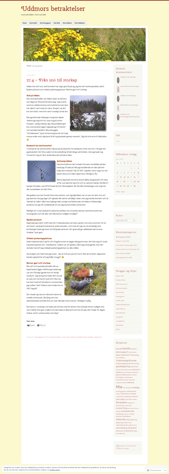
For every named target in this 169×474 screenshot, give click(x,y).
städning (119, 414)
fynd (117, 358)
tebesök (120, 419)
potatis (127, 396)
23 (135, 181)
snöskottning (121, 408)
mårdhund (125, 394)
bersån (119, 349)
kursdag (119, 377)
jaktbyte (136, 369)
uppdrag (119, 423)
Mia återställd (127, 388)
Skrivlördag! (120, 405)
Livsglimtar (120, 321)
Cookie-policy (55, 470)
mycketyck (120, 292)
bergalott (119, 317)
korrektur (133, 375)
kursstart (132, 380)
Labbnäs (119, 383)
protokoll (134, 396)
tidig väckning (131, 420)
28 (128, 186)
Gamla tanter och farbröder (126, 249)
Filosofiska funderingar (124, 245)
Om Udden (67, 23)
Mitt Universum (121, 284)
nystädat (132, 394)
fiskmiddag (134, 355)
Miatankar (119, 325)
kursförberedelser (122, 380)
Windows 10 (120, 431)
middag (136, 387)
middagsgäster (121, 391)
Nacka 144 (120, 276)
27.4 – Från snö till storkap (52, 80)
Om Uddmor (80, 23)
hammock (134, 367)
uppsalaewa (120, 309)
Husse (118, 370)
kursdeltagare (128, 377)
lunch (64, 337)
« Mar (118, 192)
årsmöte (129, 431)
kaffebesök (125, 375)
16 (134, 177)
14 (128, 177)
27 (124, 186)
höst (122, 370)
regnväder (128, 399)
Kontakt (33, 23)
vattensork (98, 337)
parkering (73, 337)
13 (124, 177)
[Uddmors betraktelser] (84, 44)
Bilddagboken (121, 237)
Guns (118, 329)
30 (135, 186)
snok (126, 405)
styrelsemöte (127, 411)
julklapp (128, 372)
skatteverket (82, 337)
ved (129, 423)
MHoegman (120, 296)
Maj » (123, 192)
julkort (118, 375)
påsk (118, 399)
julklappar (134, 372)
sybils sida (120, 300)
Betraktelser (120, 313)
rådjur (135, 399)
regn (122, 399)
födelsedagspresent (124, 364)
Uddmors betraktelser (53, 8)
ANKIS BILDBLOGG (123, 305)
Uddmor (123, 77)
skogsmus (130, 403)
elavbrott (126, 355)
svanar (125, 414)
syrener (119, 416)
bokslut (133, 349)
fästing (122, 358)
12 (121, 177)
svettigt (131, 414)
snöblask (90, 337)
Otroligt (133, 77)
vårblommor (132, 425)
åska (135, 431)
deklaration (133, 352)
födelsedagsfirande (126, 360)
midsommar (131, 391)
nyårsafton (120, 396)
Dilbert (118, 355)
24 (138, 181)
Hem (25, 23)
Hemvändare (121, 253)
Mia (68, 337)
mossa (118, 394)
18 (117, 181)
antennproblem (55, 337)
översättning (120, 433)
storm (118, 411)
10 (138, 173)
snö (130, 405)
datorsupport (122, 352)
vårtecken (132, 428)
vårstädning (121, 428)
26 (121, 186)
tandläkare (126, 416)
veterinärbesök (122, 425)
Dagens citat (121, 241)
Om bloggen (45, 23)
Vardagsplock (39, 337)
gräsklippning (123, 366)
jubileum (119, 372)
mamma (130, 382)
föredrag (136, 364)
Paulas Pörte (120, 280)
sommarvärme (133, 408)
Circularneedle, (121, 288)
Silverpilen (121, 402)
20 (124, 181)
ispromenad (128, 370)
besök (126, 348)
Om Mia (57, 23)
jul (124, 372)
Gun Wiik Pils (125, 86)
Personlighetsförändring (129, 117)
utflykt (125, 423)
